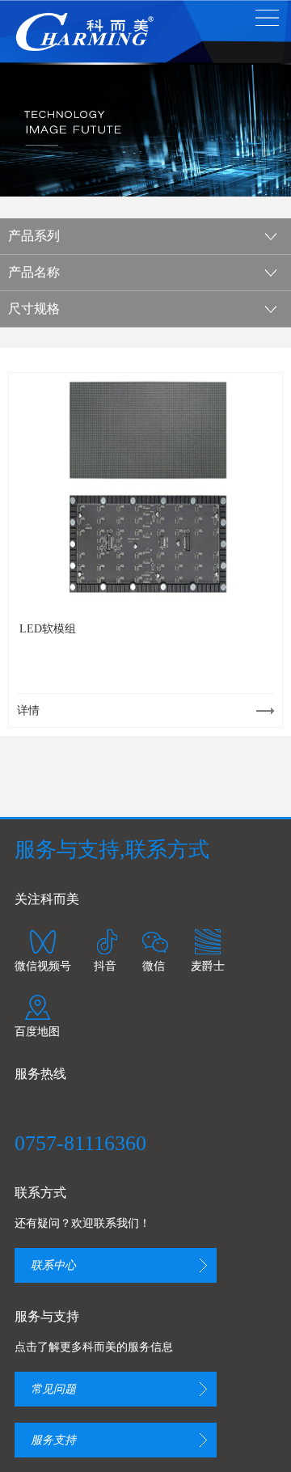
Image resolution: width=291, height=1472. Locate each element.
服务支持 (53, 1440)
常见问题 (53, 1389)
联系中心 (53, 1265)
